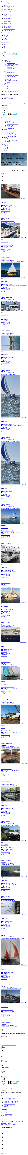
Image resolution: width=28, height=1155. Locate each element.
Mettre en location (8, 26)
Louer (5, 6)
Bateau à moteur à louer (9, 29)
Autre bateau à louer (8, 30)
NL (4, 46)
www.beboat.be (8, 1114)
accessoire (6, 1106)
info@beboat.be (8, 1115)
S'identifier (3, 91)
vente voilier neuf (8, 1105)
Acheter (5, 3)
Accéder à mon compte (9, 36)
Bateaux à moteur (8, 15)
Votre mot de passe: (5, 103)
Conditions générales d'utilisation (8, 1124)
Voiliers (5, 14)
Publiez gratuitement (11, 91)
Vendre (5, 5)
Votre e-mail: (4, 101)
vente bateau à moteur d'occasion (11, 1101)
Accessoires (6, 19)
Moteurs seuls (7, 18)
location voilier (7, 1100)
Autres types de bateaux (9, 17)
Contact (5, 38)
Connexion (6, 97)
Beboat (5, 8)
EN (4, 47)
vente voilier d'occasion (9, 1104)
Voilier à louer (7, 27)
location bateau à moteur (9, 1098)
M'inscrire (6, 35)
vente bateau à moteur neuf (10, 1102)
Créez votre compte (8, 98)
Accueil (5, 39)
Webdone (9, 1123)
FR (4, 9)
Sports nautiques (7, 21)
